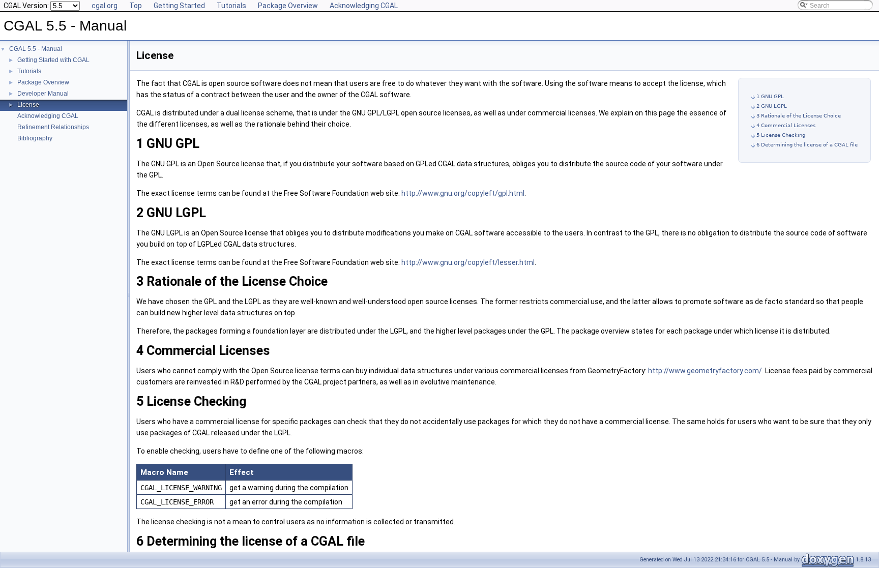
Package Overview (288, 6)
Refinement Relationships (53, 127)
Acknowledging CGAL (364, 6)
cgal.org (105, 6)
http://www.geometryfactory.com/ (705, 371)
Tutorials (231, 6)
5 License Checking (780, 135)
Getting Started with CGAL (53, 60)
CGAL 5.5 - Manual (35, 48)
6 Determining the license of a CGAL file (807, 144)
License (28, 104)
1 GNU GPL (770, 96)
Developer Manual (43, 93)
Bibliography (34, 138)
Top (135, 6)
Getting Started (179, 6)
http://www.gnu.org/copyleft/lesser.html (468, 262)
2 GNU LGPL (771, 106)
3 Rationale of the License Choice (798, 115)
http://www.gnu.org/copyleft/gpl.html (462, 193)
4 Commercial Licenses (785, 125)
